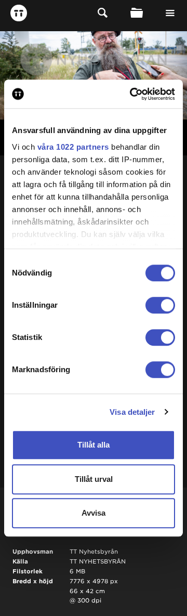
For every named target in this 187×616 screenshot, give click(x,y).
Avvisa (93, 512)
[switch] (160, 305)
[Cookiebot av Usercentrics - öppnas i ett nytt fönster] (132, 94)
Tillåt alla (93, 444)
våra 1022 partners (73, 146)
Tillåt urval (94, 479)
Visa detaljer (132, 412)
